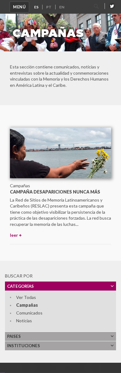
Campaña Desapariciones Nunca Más (55, 191)
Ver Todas (26, 297)
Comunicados (29, 312)
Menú (19, 6)
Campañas (27, 305)
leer (14, 235)
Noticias (24, 320)
